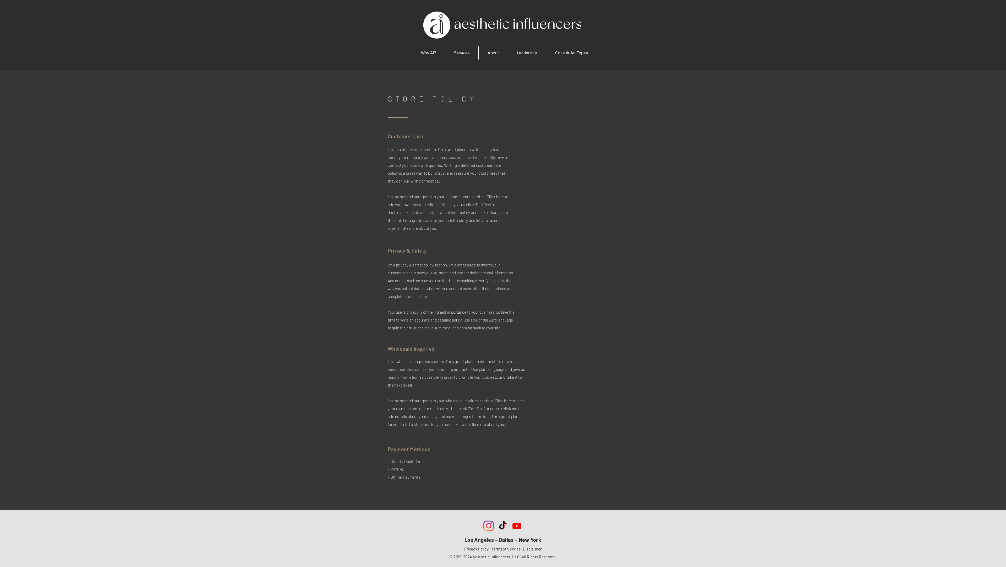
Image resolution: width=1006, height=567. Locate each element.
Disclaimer (532, 549)
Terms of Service (506, 549)
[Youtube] (517, 526)
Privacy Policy (476, 549)
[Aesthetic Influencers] (488, 526)
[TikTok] (502, 526)
